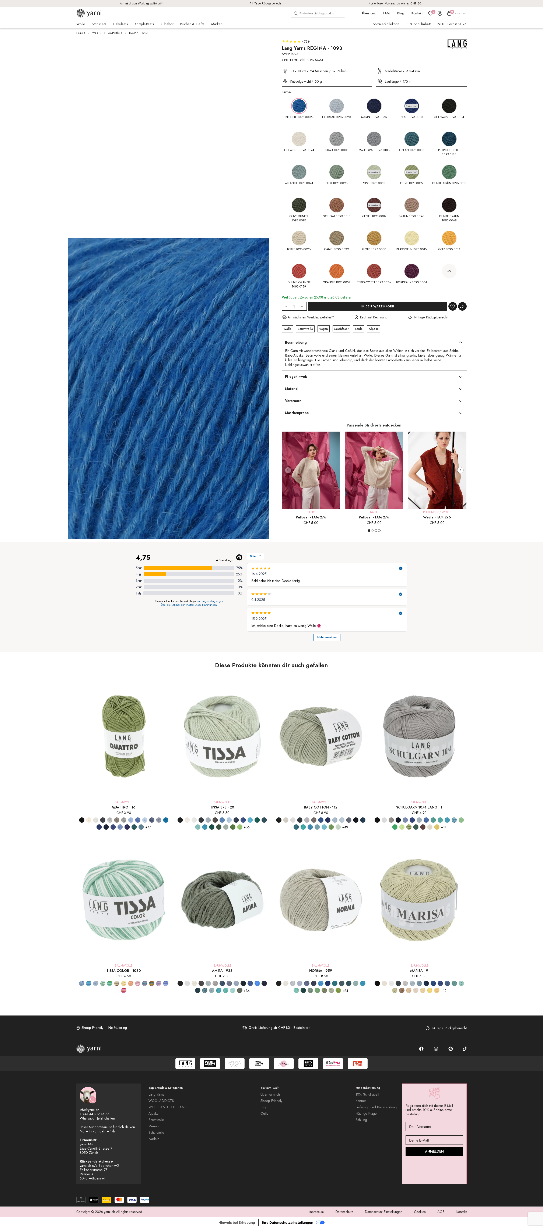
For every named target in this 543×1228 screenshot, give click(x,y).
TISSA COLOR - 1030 (123, 970)
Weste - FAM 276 (437, 517)
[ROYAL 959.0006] (328, 983)
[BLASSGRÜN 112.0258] (338, 827)
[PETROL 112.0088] (296, 827)
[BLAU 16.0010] (138, 820)
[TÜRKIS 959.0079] (363, 983)
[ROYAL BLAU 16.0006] (113, 827)
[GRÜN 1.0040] (395, 827)
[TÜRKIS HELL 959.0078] (296, 990)
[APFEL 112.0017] (331, 827)
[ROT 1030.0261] (124, 990)
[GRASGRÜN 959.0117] (338, 990)
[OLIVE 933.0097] (240, 990)
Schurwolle (156, 1133)
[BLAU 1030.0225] (89, 983)
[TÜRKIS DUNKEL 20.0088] (205, 827)
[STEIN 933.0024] (215, 983)
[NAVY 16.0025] (106, 827)
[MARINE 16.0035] (99, 827)
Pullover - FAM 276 (311, 517)
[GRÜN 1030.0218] (110, 983)
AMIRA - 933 (222, 970)
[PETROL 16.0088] (134, 827)
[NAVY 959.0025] (314, 983)
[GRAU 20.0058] (208, 820)
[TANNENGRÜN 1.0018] (416, 827)
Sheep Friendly (271, 1101)
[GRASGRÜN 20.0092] (240, 827)
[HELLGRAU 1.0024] (391, 820)
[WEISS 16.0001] (96, 820)
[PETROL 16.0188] (141, 827)
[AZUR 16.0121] (131, 820)
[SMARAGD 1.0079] (440, 820)
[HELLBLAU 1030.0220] (166, 983)
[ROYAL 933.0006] (250, 983)
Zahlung (361, 1120)
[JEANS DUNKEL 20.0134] (236, 820)
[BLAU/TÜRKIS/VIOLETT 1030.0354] (145, 983)
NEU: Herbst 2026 (452, 24)
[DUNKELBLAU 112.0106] (328, 820)
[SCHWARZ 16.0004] (82, 820)
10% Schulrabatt (418, 24)
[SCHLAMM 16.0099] (117, 820)
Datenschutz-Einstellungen (383, 1211)
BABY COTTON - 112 (320, 807)
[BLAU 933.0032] (222, 983)
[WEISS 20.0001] (194, 820)
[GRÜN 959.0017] (317, 990)
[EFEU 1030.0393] (103, 983)
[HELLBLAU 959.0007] (300, 983)
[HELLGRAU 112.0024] (307, 820)
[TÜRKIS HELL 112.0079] (324, 827)
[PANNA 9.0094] (384, 983)
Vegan (323, 329)
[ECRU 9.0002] (416, 990)
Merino (153, 1126)
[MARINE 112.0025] (356, 820)
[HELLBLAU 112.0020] (335, 820)
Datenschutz (344, 1211)
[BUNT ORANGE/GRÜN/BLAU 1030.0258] (152, 983)
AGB (441, 1211)
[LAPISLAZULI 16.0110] (166, 820)
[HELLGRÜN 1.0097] (402, 827)
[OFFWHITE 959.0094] (286, 983)
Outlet (264, 1113)
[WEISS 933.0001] (187, 983)
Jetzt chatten (106, 1118)
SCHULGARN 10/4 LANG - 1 (419, 807)
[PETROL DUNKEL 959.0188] (342, 983)
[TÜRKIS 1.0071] (447, 820)
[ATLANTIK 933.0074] (205, 990)
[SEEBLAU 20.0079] (250, 820)
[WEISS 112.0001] (293, 820)
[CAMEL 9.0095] (402, 990)
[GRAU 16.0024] (110, 820)
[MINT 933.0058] (233, 990)
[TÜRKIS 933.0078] (219, 990)
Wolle (95, 33)
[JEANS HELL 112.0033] (349, 820)
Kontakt (417, 13)
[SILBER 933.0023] (208, 983)
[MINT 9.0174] (461, 983)
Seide (358, 329)
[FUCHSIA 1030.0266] (159, 983)
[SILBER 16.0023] (124, 820)
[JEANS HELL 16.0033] (159, 820)
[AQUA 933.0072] (212, 990)
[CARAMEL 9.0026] (409, 990)
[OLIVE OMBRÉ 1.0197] (409, 827)
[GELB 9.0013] (430, 990)
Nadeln (153, 1139)
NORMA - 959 (320, 970)
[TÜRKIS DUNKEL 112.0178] (317, 827)
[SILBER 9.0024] (405, 983)
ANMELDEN (434, 1151)
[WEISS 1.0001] (384, 820)
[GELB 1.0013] (437, 827)
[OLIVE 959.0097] (324, 990)
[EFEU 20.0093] (226, 827)
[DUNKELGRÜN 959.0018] (303, 990)
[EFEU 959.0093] (310, 990)
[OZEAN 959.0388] (349, 983)
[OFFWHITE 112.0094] (286, 820)
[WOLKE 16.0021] (120, 827)
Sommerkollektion (386, 24)
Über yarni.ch (270, 1094)
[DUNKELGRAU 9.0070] (398, 983)
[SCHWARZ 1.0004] (377, 820)
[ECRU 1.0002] (430, 827)
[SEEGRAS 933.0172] (226, 990)
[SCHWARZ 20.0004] (180, 820)
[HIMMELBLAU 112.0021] (342, 820)
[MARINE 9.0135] (426, 983)
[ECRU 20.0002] (187, 820)
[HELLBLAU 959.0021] (321, 983)
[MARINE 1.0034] (398, 820)
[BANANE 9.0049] (423, 990)
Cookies (420, 1211)
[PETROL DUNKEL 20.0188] (264, 820)
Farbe (286, 92)
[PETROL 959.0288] (335, 983)
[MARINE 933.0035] (243, 983)
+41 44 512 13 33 (96, 1114)
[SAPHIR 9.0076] (440, 983)
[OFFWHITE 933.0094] (194, 983)
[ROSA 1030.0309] (138, 983)
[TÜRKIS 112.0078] (310, 827)
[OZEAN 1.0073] (433, 820)
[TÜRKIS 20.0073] (198, 827)
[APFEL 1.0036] (461, 820)
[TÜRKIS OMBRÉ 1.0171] (454, 820)
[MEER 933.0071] (257, 983)
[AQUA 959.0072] (356, 983)
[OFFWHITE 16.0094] (89, 820)
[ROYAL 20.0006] (243, 820)
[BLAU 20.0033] (222, 820)
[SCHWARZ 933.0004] (180, 983)
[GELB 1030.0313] (124, 983)
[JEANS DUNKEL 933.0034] (229, 983)
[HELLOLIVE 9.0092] (395, 990)
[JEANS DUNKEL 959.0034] (307, 983)
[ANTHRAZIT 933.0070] (201, 983)
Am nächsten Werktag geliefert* (141, 3)
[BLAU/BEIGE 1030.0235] (96, 983)
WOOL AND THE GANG (168, 1107)
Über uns (369, 13)
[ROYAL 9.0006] (433, 983)
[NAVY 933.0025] (264, 983)
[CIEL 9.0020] (412, 983)
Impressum (316, 1211)
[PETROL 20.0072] (257, 820)
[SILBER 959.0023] (293, 983)
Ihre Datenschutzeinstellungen (287, 1222)
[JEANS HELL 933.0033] (236, 983)
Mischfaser (341, 329)
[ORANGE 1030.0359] (131, 983)
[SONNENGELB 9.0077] (437, 990)
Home (79, 33)
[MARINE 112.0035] (363, 820)
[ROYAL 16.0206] (127, 827)
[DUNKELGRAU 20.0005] (201, 820)
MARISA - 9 (419, 970)
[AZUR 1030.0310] (82, 983)
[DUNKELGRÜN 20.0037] (219, 827)
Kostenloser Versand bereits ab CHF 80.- (396, 3)
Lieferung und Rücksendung (376, 1107)
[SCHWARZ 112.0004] (279, 820)
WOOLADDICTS (161, 1101)
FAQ (386, 13)
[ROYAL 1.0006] (412, 820)
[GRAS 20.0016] (233, 827)
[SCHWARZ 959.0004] (279, 983)
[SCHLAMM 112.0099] (314, 820)
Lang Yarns (156, 1094)
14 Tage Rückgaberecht (266, 3)
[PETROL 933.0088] (198, 990)
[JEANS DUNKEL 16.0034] (152, 820)
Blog (400, 13)
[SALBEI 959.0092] (331, 990)
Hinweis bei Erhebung (236, 1222)
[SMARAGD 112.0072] (303, 827)
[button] (460, 470)
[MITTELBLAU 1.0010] (405, 820)
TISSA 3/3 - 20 (222, 807)
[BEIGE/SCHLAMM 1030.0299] (117, 983)
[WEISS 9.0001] (391, 983)
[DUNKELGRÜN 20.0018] (212, 827)
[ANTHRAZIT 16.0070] (103, 820)
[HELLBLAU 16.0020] (145, 820)
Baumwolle (114, 33)
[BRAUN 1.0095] (423, 827)
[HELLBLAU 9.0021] (419, 983)
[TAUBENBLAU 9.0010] (447, 983)
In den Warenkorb (377, 306)
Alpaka (374, 329)
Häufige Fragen (366, 1113)
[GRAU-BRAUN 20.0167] (215, 820)
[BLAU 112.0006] (321, 820)
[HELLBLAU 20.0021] (229, 820)
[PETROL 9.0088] (454, 983)
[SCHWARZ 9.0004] (377, 983)
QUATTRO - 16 (124, 807)
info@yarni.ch (89, 1109)
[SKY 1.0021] (419, 820)
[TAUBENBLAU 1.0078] (426, 820)
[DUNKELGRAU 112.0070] (300, 820)
